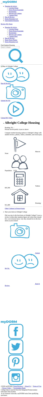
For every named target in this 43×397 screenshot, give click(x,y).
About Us (28, 386)
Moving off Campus (15, 13)
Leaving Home (13, 8)
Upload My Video (6, 118)
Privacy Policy (7, 388)
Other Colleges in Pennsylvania (15, 208)
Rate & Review (10, 17)
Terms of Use (37, 386)
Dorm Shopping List (11, 19)
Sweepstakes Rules (19, 388)
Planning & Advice (11, 6)
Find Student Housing (12, 20)
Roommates (12, 11)
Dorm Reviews (18, 386)
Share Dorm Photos (11, 40)
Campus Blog (13, 15)
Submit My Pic (5, 100)
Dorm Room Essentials (16, 10)
